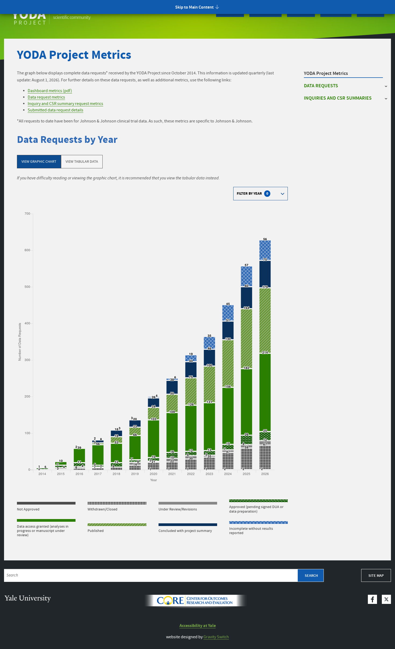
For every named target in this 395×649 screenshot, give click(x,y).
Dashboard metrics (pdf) (50, 91)
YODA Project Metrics (326, 73)
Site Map (376, 575)
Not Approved (28, 509)
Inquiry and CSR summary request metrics (65, 104)
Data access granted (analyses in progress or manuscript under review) (43, 531)
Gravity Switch (216, 637)
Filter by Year (252, 194)
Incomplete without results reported (251, 530)
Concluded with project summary (185, 530)
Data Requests (321, 86)
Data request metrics (46, 97)
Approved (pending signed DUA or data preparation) (256, 509)
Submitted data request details (55, 110)
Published (96, 530)
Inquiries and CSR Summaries (338, 98)
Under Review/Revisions (178, 509)
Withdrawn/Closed (102, 509)
